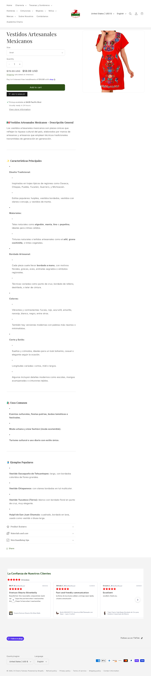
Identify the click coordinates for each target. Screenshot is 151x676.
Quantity (10, 59)
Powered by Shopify (36, 671)
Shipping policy (95, 671)
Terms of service (79, 671)
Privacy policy (65, 671)
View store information (20, 109)
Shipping (10, 74)
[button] (21, 5)
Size (8, 47)
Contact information (111, 671)
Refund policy (51, 671)
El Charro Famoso (20, 671)
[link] (28, 613)
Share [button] (11, 548)
